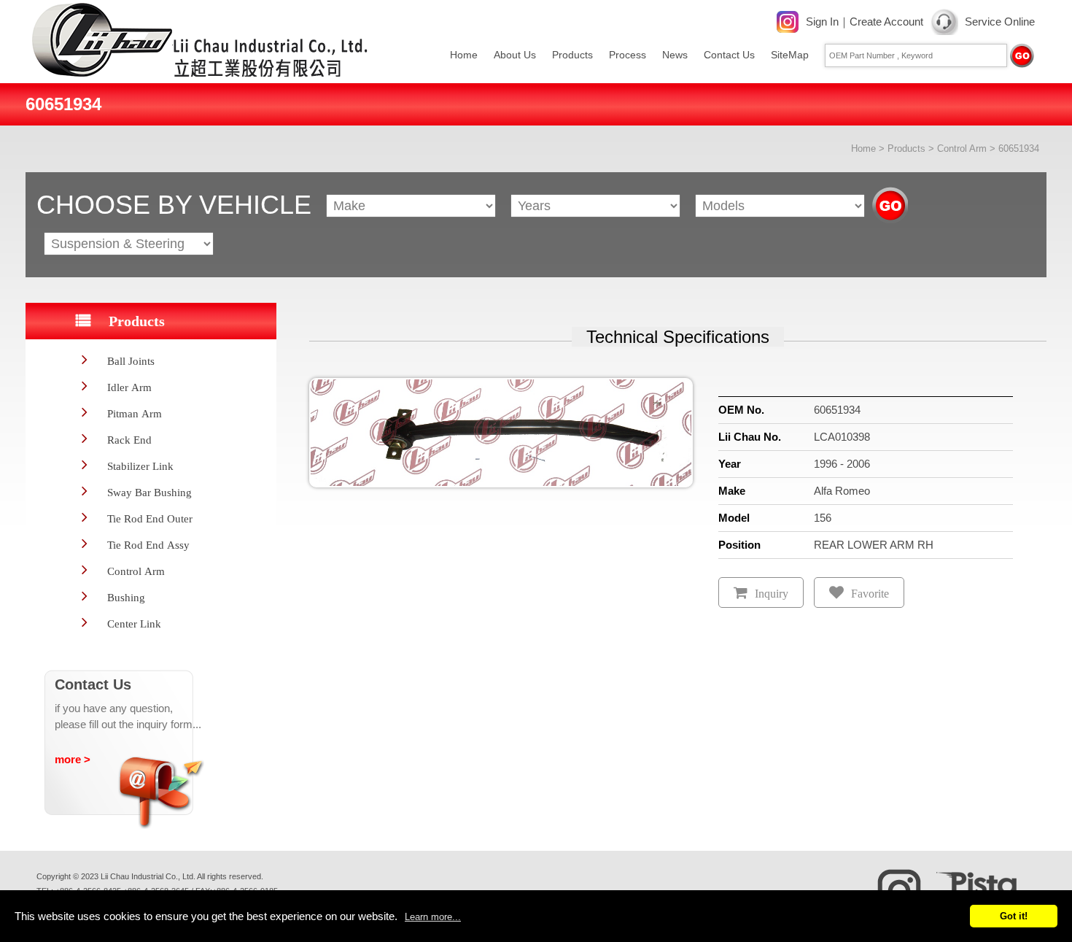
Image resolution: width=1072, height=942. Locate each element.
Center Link (134, 623)
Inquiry (771, 593)
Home (464, 55)
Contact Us (729, 55)
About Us (515, 55)
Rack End (129, 439)
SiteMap (790, 55)
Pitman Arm (134, 413)
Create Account (886, 21)
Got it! (1014, 916)
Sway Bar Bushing (149, 492)
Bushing (126, 597)
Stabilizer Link (140, 465)
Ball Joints (131, 360)
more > (72, 759)
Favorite (870, 593)
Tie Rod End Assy (148, 544)
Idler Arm (129, 387)
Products (572, 55)
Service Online (1000, 21)
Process (627, 55)
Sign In (822, 21)
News (675, 55)
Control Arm (962, 148)
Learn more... (433, 916)
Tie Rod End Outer (150, 518)
